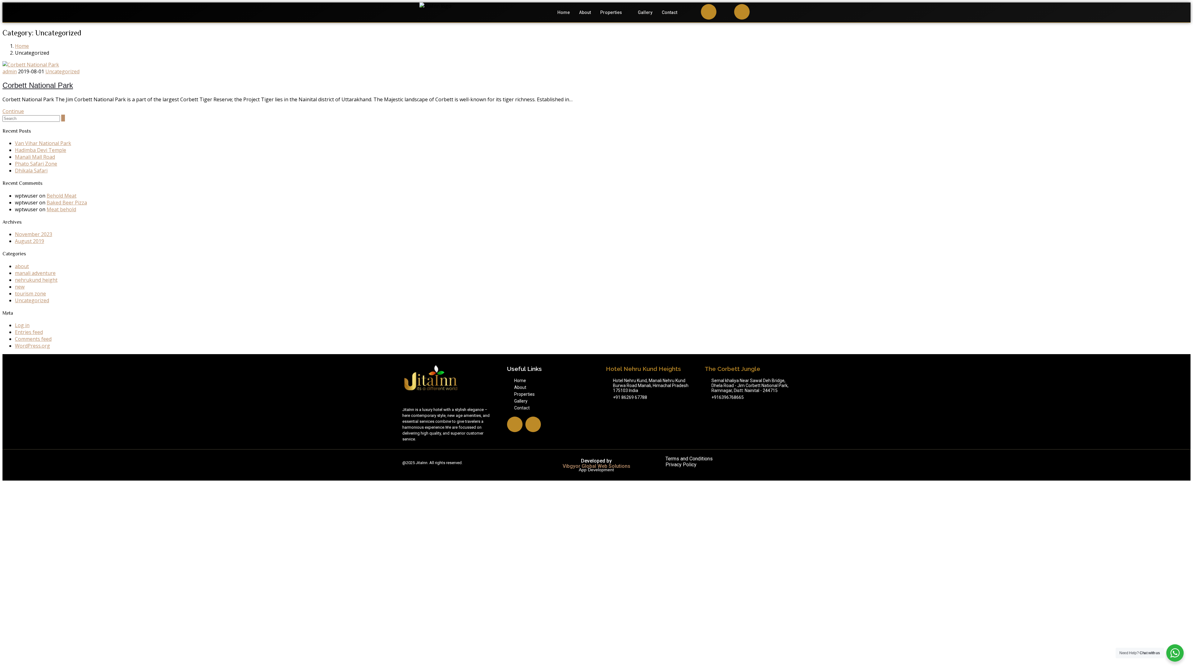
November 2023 (33, 234)
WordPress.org (32, 345)
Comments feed (33, 339)
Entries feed (29, 332)
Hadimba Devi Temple (40, 150)
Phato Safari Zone (36, 163)
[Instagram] (708, 12)
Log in (22, 325)
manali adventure (35, 273)
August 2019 (29, 241)
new (20, 286)
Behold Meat (61, 195)
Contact (669, 12)
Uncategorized (62, 71)
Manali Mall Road (35, 156)
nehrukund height (36, 279)
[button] (614, 12)
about (22, 266)
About (585, 12)
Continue (13, 111)
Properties (611, 12)
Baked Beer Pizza (67, 202)
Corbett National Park (37, 85)
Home (563, 12)
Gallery (645, 12)
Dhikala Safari (31, 170)
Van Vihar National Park (43, 143)
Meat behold (61, 209)
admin (9, 71)
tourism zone (30, 293)
